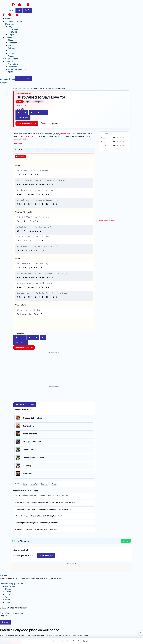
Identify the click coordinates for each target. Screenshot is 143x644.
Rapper (11, 56)
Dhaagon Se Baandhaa (32, 418)
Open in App (55, 124)
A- (74, 641)
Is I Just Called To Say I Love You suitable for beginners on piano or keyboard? (44, 509)
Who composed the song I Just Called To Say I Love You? (36, 522)
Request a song (11, 59)
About (7, 602)
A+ (79, 641)
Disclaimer (12, 67)
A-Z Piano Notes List (13, 21)
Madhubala (27, 473)
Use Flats (67, 641)
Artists (8, 592)
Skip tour (5, 622)
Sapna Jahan (28, 426)
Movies (8, 589)
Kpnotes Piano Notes (29, 136)
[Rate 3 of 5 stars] (32, 112)
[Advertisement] (54, 368)
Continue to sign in (46, 556)
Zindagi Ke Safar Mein (32, 441)
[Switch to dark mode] (27, 10)
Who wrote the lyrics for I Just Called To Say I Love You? (36, 529)
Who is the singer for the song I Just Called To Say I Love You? (38, 516)
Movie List (9, 24)
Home (7, 18)
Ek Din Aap (27, 465)
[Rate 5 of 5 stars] (45, 112)
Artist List (9, 37)
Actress (11, 48)
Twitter (54, 484)
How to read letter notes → (108, 220)
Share (25, 484)
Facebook (44, 484)
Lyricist (11, 53)
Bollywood (12, 26)
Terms (8, 613)
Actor (10, 45)
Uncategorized (23, 88)
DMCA (10, 72)
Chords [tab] (31, 405)
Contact (20, 613)
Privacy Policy (13, 64)
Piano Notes (10, 586)
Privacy (3, 613)
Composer (12, 43)
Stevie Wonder (65, 134)
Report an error (23, 117)
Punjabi (11, 34)
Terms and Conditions (17, 69)
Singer (10, 40)
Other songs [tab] (20, 405)
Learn (7, 600)
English (28, 102)
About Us (9, 61)
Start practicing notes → (26, 123)
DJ (9, 50)
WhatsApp (34, 484)
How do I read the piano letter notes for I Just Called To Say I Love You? (41, 496)
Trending (9, 597)
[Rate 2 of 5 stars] (25, 112)
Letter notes (20, 156)
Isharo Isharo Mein (31, 434)
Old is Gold (15, 29)
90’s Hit (14, 32)
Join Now (125, 541)
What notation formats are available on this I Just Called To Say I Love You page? (45, 502)
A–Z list (8, 594)
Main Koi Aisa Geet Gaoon (33, 457)
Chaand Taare (29, 449)
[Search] (18, 10)
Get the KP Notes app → (24, 347)
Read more (18, 143)
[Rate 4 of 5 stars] (38, 112)
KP (3, 576)
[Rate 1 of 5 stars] (18, 112)
